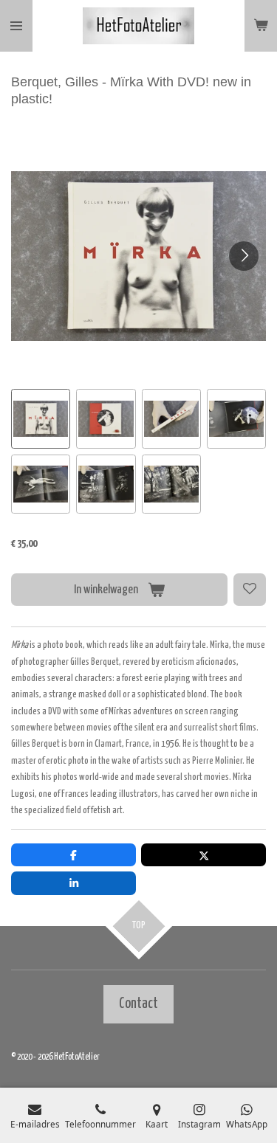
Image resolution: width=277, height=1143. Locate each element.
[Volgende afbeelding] (244, 256)
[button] (40, 418)
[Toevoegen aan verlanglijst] (249, 589)
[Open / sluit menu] (16, 26)
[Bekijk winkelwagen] (260, 26)
